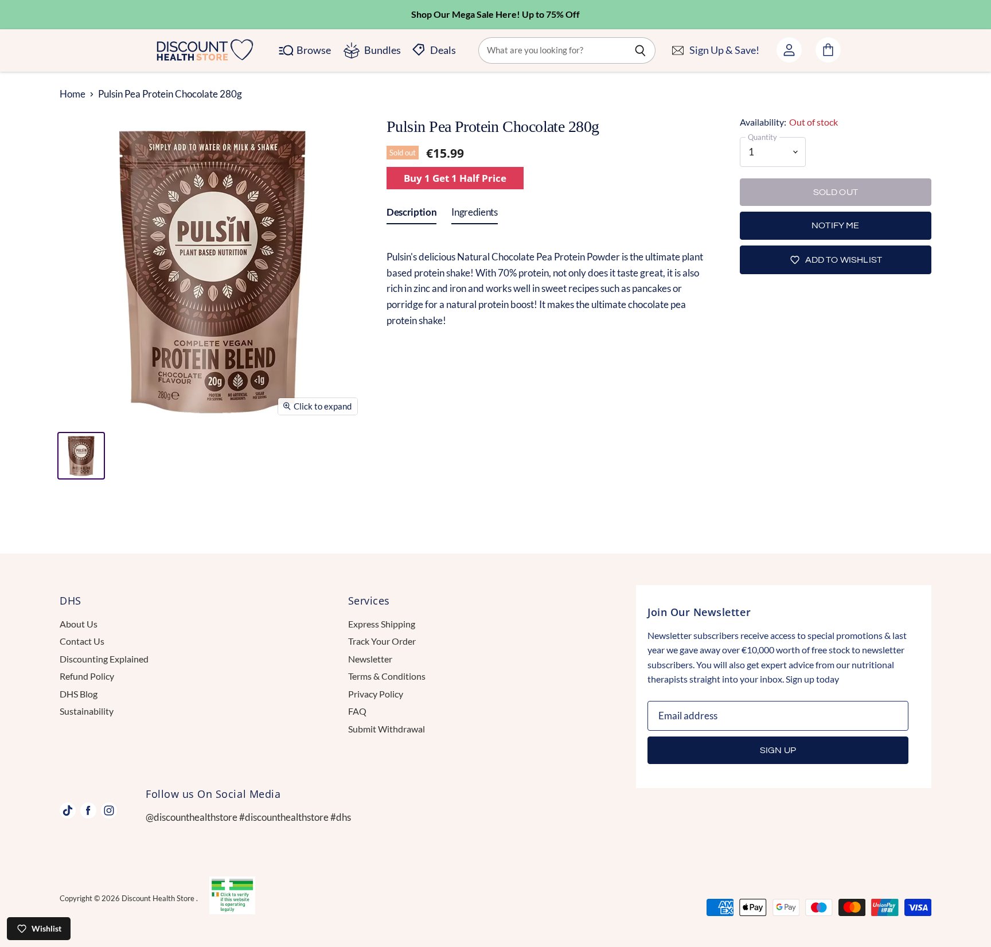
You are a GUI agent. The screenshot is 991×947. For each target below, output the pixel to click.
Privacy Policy (375, 693)
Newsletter (370, 658)
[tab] (411, 214)
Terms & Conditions (387, 676)
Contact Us (82, 641)
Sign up (778, 750)
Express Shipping (381, 623)
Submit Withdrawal (386, 728)
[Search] (640, 50)
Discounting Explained (104, 658)
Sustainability (87, 711)
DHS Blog (78, 693)
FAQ (357, 711)
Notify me (835, 225)
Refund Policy (87, 676)
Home (72, 94)
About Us (78, 623)
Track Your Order (382, 641)
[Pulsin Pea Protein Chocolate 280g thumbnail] (81, 455)
